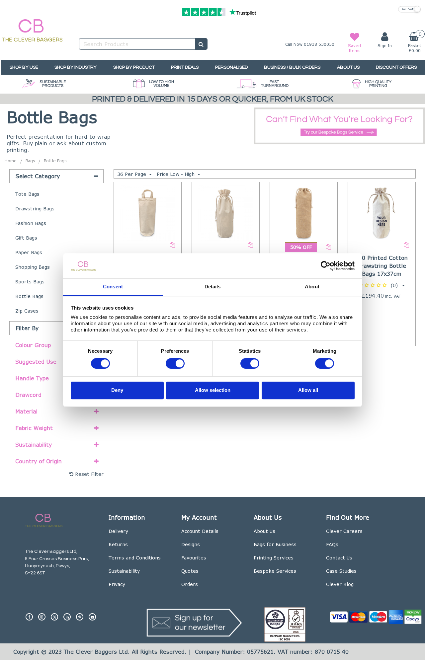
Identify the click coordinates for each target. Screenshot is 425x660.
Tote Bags (27, 194)
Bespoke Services (275, 571)
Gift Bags (26, 238)
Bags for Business (275, 544)
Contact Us (339, 557)
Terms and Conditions (135, 557)
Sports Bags (29, 281)
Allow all (308, 390)
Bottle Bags (29, 296)
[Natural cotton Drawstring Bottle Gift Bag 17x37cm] (225, 212)
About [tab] (312, 287)
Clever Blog (340, 584)
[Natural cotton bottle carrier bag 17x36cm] (147, 212)
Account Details (199, 531)
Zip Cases (27, 311)
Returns (118, 544)
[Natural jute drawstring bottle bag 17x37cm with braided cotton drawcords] (303, 212)
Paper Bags (28, 252)
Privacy (117, 584)
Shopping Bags (32, 267)
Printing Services (274, 557)
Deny (117, 390)
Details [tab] (213, 287)
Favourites (193, 557)
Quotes (190, 571)
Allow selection (212, 390)
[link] (29, 614)
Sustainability (124, 571)
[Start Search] (201, 44)
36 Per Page (132, 174)
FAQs (332, 544)
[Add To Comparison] (172, 244)
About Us (264, 531)
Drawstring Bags (34, 208)
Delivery (118, 531)
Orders (189, 584)
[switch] (175, 363)
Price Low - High (176, 174)
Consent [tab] (113, 287)
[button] (382, 285)
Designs (190, 544)
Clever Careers (344, 531)
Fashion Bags (30, 223)
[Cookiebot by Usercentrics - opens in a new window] (326, 266)
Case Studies (341, 571)
